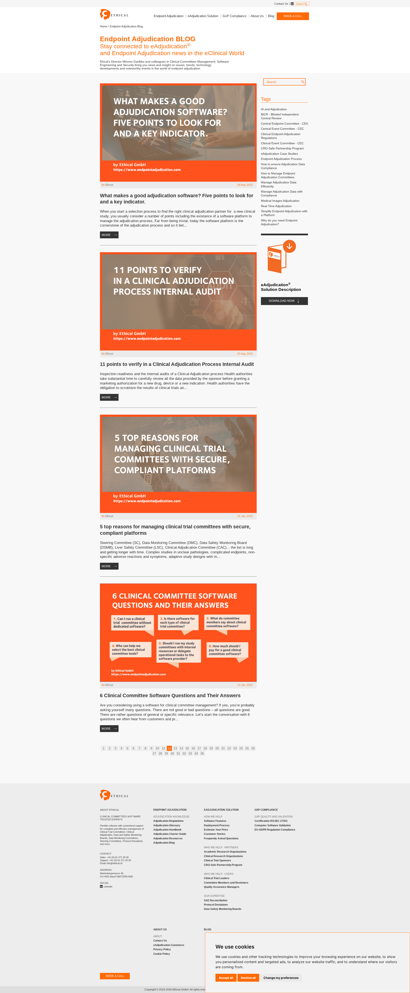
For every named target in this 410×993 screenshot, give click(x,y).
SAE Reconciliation (215, 900)
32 (184, 753)
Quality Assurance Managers (221, 886)
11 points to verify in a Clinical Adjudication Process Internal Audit (177, 364)
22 (229, 748)
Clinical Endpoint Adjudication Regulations (280, 136)
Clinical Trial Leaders (216, 878)
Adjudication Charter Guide (169, 833)
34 (196, 753)
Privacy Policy (162, 949)
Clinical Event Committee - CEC (282, 143)
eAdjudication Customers (168, 945)
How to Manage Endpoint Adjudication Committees (278, 175)
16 (193, 748)
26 (253, 748)
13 (175, 748)
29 (166, 753)
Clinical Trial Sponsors (217, 860)
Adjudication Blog (164, 842)
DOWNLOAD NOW (281, 300)
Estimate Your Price (216, 829)
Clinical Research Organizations (223, 856)
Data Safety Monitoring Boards (222, 909)
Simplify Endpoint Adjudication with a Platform (284, 213)
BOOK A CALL (293, 16)
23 (235, 748)
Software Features (215, 820)
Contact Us (281, 3)
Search (300, 4)
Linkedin (292, 3)
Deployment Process (217, 825)
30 (172, 753)
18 (205, 748)
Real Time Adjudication (276, 206)
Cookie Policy (161, 953)
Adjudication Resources (168, 838)
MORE (106, 235)
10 (157, 748)
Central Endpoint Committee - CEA (284, 123)
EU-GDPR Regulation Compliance (275, 829)
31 (178, 753)
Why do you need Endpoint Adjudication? (279, 222)
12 (169, 748)
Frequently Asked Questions (221, 838)
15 (187, 748)
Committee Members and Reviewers (226, 882)
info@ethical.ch (115, 863)
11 (163, 748)
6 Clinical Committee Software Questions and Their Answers (170, 695)
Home (103, 26)
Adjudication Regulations (168, 820)
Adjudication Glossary (166, 825)
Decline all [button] (248, 978)
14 (181, 748)
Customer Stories (215, 833)
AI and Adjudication (274, 109)
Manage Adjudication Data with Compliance (282, 193)
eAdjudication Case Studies (279, 153)
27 (154, 753)
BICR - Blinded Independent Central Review (280, 116)
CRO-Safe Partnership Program (282, 148)
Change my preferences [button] (281, 978)
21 (223, 748)
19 (211, 748)
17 (199, 748)
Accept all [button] (226, 978)
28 (160, 753)
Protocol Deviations (216, 904)
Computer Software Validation (273, 825)
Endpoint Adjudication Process (281, 159)
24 (241, 748)
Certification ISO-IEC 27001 (271, 820)
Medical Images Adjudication (280, 200)
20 (217, 748)
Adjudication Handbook (167, 829)
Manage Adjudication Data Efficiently (278, 184)
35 (202, 753)
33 (190, 753)
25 (247, 748)
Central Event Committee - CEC (282, 128)
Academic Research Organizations (225, 851)
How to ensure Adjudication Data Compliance (283, 166)
